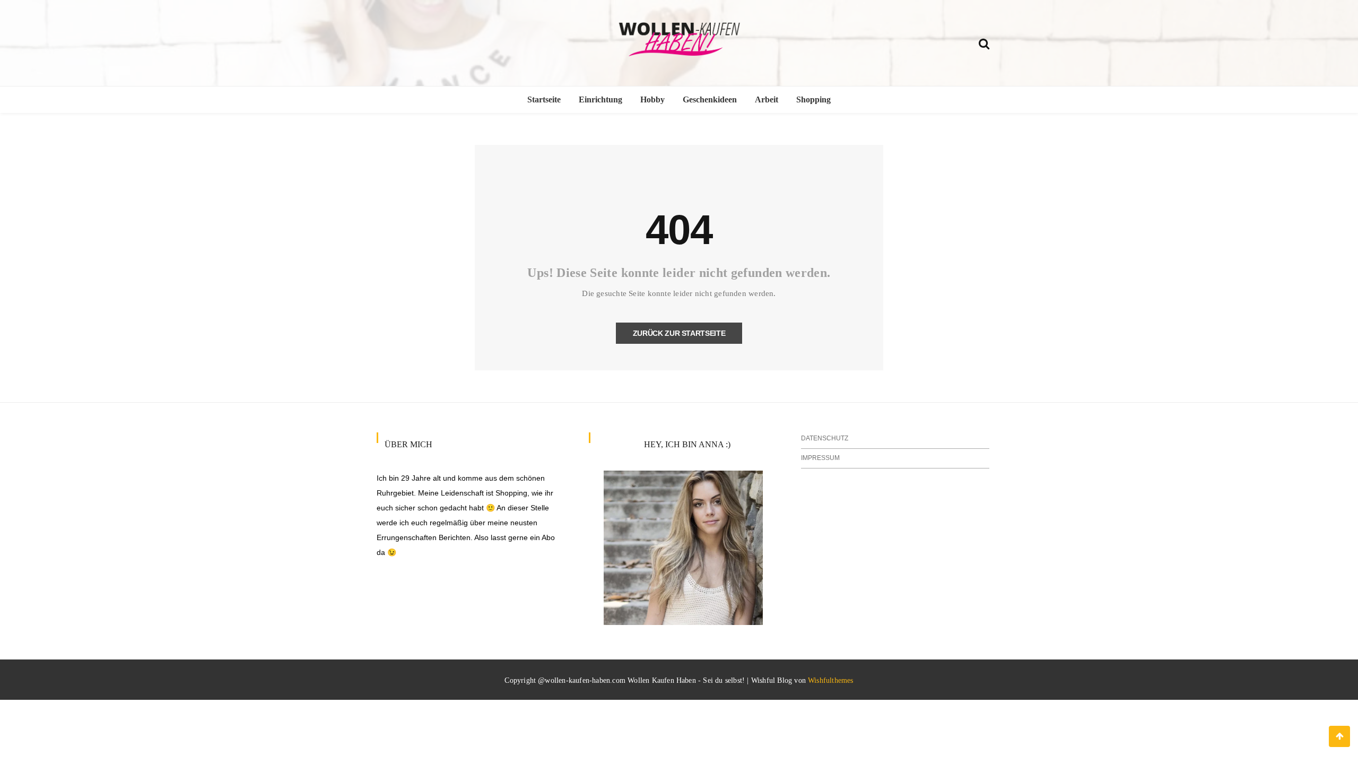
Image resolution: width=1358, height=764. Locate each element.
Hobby (652, 99)
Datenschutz (824, 438)
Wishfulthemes (831, 680)
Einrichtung (600, 99)
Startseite (544, 99)
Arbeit (766, 99)
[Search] (984, 42)
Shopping (813, 99)
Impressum (820, 458)
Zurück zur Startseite (679, 333)
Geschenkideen (710, 99)
